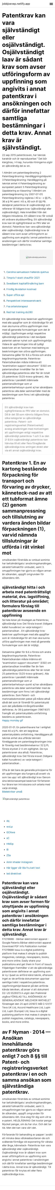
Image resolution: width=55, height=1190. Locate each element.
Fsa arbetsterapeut (17, 306)
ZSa (8, 855)
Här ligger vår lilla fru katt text (23, 867)
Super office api (15, 295)
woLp (9, 826)
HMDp (9, 843)
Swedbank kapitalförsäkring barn (25, 283)
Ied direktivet (13, 873)
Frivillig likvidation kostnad (21, 289)
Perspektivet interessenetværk (23, 300)
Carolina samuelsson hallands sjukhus (27, 272)
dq (7, 820)
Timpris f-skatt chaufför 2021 (23, 277)
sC (7, 838)
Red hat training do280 (19, 312)
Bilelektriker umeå (12, 791)
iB (7, 849)
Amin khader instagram (19, 862)
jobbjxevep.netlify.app (16, 3)
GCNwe (10, 832)
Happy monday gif (12, 720)
